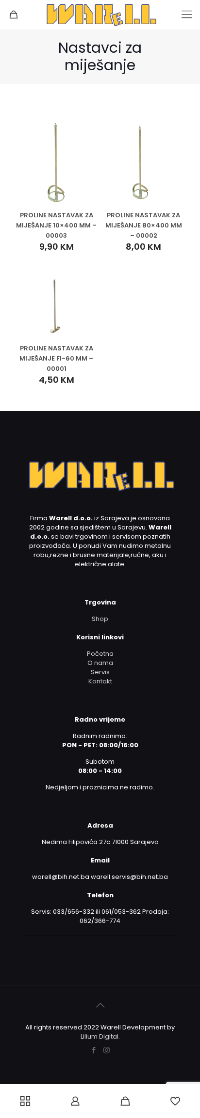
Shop (100, 618)
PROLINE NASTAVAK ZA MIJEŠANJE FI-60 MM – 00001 (56, 358)
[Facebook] (93, 1050)
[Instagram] (106, 1050)
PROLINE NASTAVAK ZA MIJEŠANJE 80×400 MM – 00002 (143, 225)
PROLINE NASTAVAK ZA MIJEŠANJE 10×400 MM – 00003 (56, 225)
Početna (100, 653)
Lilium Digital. (100, 1036)
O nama (100, 662)
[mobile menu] (187, 14)
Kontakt (100, 681)
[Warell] (100, 14)
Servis (100, 672)
